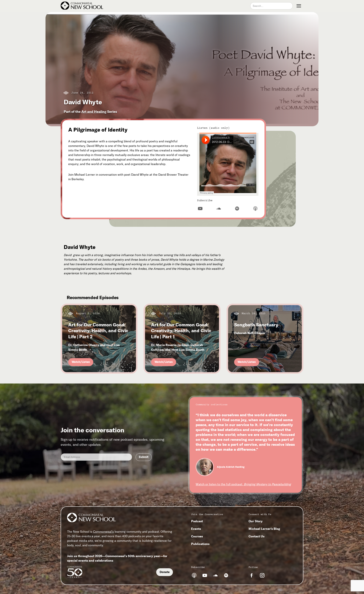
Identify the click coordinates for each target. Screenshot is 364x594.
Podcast (197, 521)
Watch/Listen (81, 362)
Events (196, 529)
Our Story (256, 521)
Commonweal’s (103, 532)
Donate (164, 572)
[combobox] (271, 5)
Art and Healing (93, 111)
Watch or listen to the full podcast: (243, 484)
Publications (200, 544)
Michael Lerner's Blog (264, 529)
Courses (197, 536)
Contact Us (256, 536)
